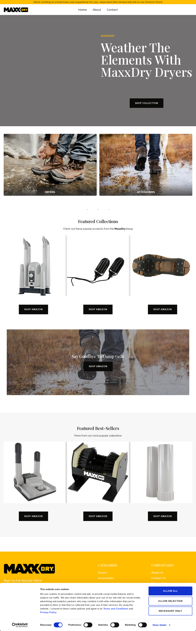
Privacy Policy (48, 612)
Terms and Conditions (115, 608)
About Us (157, 572)
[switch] (88, 624)
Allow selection (170, 601)
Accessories (106, 578)
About (97, 9)
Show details (159, 625)
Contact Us (158, 578)
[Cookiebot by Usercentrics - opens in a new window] (19, 625)
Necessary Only (170, 611)
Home (82, 9)
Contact (112, 9)
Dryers (102, 572)
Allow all (170, 591)
